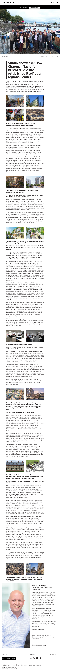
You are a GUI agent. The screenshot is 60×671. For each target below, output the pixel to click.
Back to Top (53, 654)
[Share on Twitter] (52, 57)
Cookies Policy (24, 7)
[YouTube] (37, 658)
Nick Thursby (33, 86)
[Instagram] (43, 658)
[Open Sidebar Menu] (57, 2)
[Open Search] (51, 3)
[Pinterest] (40, 658)
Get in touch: (39, 644)
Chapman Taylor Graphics (11, 667)
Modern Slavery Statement (35, 665)
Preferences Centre (6, 665)
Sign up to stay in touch (8, 658)
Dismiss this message (34, 7)
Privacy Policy (24, 665)
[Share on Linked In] (50, 57)
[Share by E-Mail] (55, 57)
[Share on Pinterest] (57, 57)
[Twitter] (34, 658)
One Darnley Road (13, 668)
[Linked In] (30, 658)
